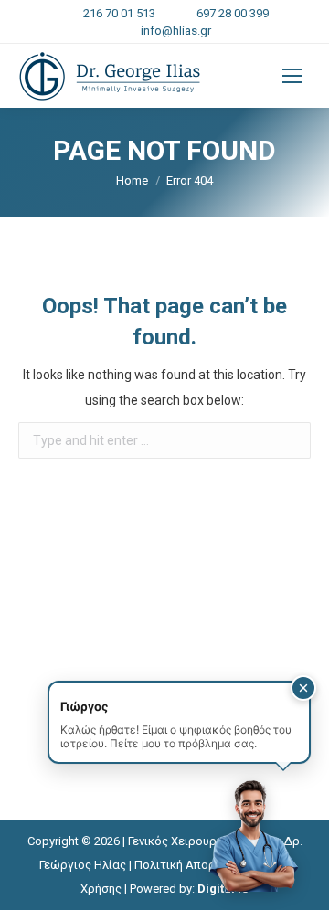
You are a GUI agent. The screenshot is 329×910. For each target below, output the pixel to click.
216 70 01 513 (119, 13)
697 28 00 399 (232, 13)
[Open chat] (252, 833)
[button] (303, 688)
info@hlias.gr (176, 30)
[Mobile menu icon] (292, 76)
